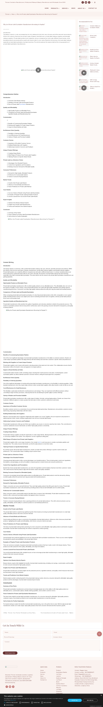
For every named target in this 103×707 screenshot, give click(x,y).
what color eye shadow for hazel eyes (94, 57)
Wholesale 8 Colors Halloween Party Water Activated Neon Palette (95, 71)
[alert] (51, 700)
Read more (13, 700)
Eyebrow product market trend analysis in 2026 (94, 64)
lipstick (39, 442)
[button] (4, 702)
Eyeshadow (22, 104)
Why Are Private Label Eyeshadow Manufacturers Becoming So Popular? (37, 14)
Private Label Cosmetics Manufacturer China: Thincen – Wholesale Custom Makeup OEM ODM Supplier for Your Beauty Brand (95, 36)
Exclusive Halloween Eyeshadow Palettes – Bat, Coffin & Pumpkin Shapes (95, 26)
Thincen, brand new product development (95, 87)
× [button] (101, 695)
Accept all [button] (75, 700)
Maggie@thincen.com (84, 674)
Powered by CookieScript (96, 706)
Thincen (7, 14)
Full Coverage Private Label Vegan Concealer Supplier (95, 80)
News (13, 14)
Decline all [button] (90, 700)
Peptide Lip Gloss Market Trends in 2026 (94, 50)
